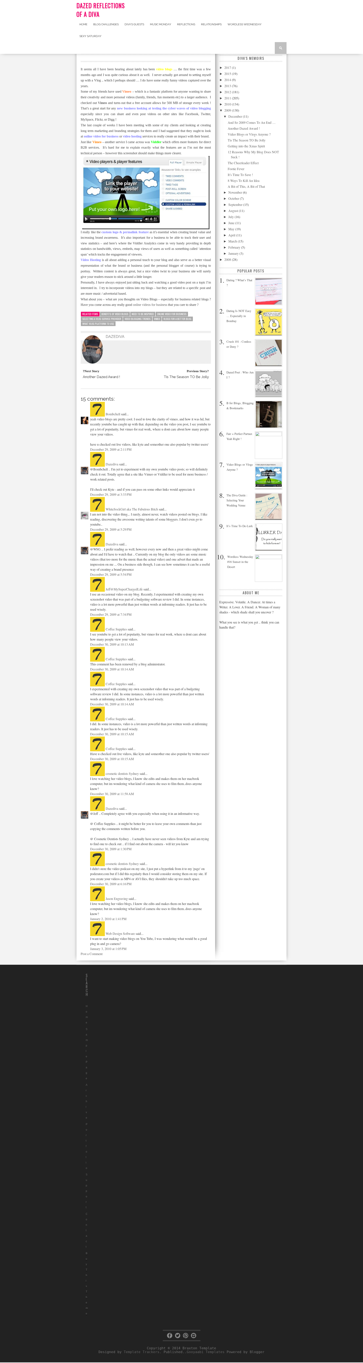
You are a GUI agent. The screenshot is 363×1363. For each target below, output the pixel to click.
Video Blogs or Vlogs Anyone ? (249, 134)
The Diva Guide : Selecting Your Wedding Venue (236, 500)
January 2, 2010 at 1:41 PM (108, 919)
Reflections (186, 24)
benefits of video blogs (114, 314)
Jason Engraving (117, 898)
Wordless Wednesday (245, 24)
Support (86, 1191)
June (231, 223)
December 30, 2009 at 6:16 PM (111, 884)
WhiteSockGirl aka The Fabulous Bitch (132, 509)
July (231, 217)
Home (83, 24)
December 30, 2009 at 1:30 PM (111, 849)
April (232, 235)
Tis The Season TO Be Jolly (247, 140)
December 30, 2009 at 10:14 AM (112, 669)
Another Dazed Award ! (244, 128)
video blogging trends (138, 319)
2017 (228, 67)
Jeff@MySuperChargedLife (124, 589)
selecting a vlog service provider (101, 319)
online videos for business (150, 304)
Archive (86, 1101)
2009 (228, 110)
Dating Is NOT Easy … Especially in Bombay (238, 316)
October (234, 198)
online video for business (172, 314)
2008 (228, 259)
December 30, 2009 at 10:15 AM (112, 734)
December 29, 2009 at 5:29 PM (111, 529)
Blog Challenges (106, 24)
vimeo (157, 319)
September (235, 204)
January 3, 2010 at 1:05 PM (108, 948)
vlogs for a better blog (177, 319)
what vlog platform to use (98, 323)
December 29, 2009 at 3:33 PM (111, 494)
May (231, 229)
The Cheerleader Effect (243, 163)
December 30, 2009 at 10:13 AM (112, 644)
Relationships (211, 24)
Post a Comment (92, 953)
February (234, 247)
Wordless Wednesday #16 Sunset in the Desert (240, 562)
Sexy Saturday (90, 36)
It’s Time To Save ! (240, 174)
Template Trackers (141, 1352)
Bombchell (113, 414)
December (235, 116)
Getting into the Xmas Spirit (246, 146)
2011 (228, 98)
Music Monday (160, 24)
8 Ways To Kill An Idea (243, 180)
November (235, 192)
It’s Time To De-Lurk (239, 526)
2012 (228, 92)
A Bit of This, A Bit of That (246, 186)
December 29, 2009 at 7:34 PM (111, 614)
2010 (228, 104)
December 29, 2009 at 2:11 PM (111, 449)
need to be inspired (143, 314)
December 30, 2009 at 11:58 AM (112, 793)
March (233, 241)
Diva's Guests (134, 24)
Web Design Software (120, 933)
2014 (228, 79)
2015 (228, 73)
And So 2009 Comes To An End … (252, 122)
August (233, 210)
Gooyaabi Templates (206, 1352)
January (233, 253)
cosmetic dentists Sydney (122, 773)
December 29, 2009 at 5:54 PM (111, 574)
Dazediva (112, 464)
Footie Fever (236, 169)
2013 (228, 86)
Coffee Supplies (116, 629)
